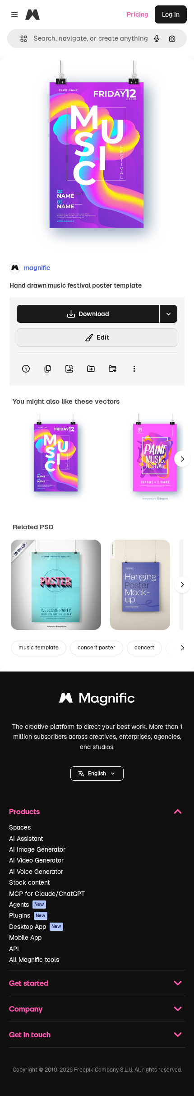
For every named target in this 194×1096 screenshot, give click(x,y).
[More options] (134, 369)
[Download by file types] (168, 314)
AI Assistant (26, 839)
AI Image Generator (37, 849)
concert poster (96, 647)
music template (38, 647)
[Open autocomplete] (20, 38)
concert (144, 647)
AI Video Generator (36, 860)
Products (24, 811)
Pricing (137, 14)
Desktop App (35, 927)
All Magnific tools (34, 960)
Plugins (27, 915)
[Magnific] (97, 700)
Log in (171, 14)
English (97, 773)
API (14, 949)
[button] (97, 773)
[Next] (182, 459)
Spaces (20, 827)
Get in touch (30, 1034)
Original (57, 77)
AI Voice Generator (36, 871)
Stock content (29, 882)
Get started (28, 983)
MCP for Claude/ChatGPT (47, 894)
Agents (26, 904)
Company (25, 1008)
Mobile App (25, 937)
